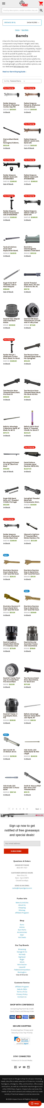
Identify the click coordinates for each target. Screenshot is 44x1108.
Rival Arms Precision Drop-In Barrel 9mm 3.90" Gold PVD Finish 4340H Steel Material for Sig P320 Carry (32, 573)
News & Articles (22, 903)
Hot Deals (22, 937)
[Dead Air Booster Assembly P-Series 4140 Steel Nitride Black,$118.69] (32, 634)
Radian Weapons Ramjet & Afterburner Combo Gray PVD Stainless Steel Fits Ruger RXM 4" (11, 106)
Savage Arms (22, 952)
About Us (22, 905)
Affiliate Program (22, 913)
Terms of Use (22, 992)
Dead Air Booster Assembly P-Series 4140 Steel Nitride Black (31, 644)
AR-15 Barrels (19, 67)
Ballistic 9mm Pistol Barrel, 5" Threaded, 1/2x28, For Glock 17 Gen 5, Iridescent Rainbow (31, 430)
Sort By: (7, 81)
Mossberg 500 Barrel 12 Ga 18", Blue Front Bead (11, 464)
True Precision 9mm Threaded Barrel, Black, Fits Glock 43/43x (32, 392)
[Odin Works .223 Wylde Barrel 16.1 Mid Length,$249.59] (32, 742)
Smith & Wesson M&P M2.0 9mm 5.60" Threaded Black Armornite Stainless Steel (32, 789)
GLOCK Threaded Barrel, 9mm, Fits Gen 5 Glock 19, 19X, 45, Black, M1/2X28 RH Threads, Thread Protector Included (32, 287)
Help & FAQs (22, 989)
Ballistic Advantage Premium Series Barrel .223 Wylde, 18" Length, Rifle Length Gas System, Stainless (32, 717)
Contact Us (22, 997)
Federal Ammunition (22, 970)
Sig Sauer (22, 957)
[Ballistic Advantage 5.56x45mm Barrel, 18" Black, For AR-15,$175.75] (11, 418)
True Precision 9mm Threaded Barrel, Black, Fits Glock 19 (11, 392)
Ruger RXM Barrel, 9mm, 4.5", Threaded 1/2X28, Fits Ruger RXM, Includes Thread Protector (11, 502)
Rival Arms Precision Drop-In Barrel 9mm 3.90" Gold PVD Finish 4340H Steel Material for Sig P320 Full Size (11, 573)
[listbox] (18, 81)
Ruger (22, 959)
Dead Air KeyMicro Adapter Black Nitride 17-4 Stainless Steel (11, 644)
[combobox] (20, 10)
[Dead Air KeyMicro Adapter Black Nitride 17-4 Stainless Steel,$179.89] (11, 634)
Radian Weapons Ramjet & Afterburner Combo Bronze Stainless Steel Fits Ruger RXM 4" (32, 106)
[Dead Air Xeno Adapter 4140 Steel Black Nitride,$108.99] (11, 310)
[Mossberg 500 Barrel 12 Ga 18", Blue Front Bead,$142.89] (11, 454)
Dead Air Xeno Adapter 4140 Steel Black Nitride (11, 320)
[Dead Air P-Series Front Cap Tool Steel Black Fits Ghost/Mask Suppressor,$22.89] (11, 670)
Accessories (22, 932)
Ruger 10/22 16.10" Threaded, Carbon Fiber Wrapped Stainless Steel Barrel (11, 285)
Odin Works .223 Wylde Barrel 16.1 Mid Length (31, 751)
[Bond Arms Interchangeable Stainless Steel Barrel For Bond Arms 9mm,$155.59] (32, 239)
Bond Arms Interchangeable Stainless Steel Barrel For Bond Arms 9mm (32, 249)
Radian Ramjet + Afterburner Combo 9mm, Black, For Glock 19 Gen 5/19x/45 (11, 357)
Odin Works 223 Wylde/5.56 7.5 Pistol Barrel (11, 787)
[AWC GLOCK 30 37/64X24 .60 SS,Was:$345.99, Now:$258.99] (11, 742)
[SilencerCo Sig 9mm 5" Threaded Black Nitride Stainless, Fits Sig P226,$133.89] (32, 526)
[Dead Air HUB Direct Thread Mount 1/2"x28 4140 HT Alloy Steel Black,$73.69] (32, 310)
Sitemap (22, 910)
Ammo (22, 927)
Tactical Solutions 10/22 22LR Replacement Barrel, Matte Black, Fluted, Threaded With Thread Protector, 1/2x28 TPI (11, 251)
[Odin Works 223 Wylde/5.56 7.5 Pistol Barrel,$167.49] (11, 777)
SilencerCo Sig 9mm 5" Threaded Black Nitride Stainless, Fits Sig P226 (32, 537)
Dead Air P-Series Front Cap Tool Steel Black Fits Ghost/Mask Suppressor (11, 680)
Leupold (22, 967)
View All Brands (22, 975)
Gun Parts (22, 930)
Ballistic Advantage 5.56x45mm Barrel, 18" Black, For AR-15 (11, 428)
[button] (22, 22)
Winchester (22, 965)
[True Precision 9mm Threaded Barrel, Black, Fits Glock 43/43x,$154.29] (32, 382)
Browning (22, 949)
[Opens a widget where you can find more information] (35, 1104)
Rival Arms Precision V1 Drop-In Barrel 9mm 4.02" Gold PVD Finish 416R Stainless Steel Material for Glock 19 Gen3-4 (11, 610)
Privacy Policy (22, 994)
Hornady (22, 954)
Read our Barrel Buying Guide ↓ (14, 72)
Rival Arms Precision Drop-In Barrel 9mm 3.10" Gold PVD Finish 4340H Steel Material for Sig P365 (32, 609)
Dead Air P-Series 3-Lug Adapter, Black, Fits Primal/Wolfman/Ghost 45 (11, 717)
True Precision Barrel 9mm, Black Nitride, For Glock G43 (31, 680)
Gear (22, 935)
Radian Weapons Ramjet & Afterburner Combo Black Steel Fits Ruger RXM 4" (11, 537)
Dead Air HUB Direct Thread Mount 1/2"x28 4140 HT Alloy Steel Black (32, 321)
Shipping (22, 908)
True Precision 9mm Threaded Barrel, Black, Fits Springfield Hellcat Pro (32, 357)
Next (37, 809)
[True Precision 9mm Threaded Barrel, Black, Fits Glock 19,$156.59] (11, 382)
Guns (22, 925)
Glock (22, 962)
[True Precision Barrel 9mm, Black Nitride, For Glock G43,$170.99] (32, 670)
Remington (22, 972)
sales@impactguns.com (22, 888)
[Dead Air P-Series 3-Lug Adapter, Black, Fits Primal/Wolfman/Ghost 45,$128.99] (11, 706)
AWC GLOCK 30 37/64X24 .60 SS (9, 751)
